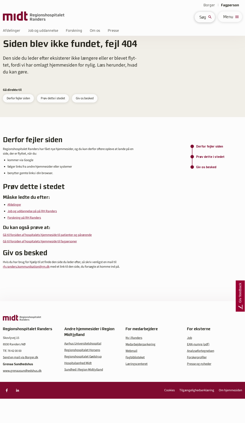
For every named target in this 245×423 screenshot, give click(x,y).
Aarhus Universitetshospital (82, 343)
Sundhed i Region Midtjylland (83, 369)
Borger (209, 5)
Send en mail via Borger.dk (20, 357)
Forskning (74, 30)
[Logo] (34, 16)
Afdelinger (11, 30)
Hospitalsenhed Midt (78, 363)
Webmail (131, 351)
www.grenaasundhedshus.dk (22, 370)
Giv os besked (85, 98)
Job (189, 338)
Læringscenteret (137, 364)
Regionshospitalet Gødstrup (83, 356)
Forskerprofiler (197, 357)
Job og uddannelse (43, 30)
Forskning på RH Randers (24, 217)
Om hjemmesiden (230, 390)
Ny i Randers (134, 338)
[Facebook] (7, 390)
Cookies (169, 390)
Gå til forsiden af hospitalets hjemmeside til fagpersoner (40, 241)
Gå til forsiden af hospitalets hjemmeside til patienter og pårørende (47, 235)
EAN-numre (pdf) (198, 344)
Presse (113, 30)
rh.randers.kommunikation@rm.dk (26, 266)
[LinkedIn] (17, 390)
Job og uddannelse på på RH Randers (32, 211)
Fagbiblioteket (135, 357)
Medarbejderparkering (140, 344)
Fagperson (230, 5)
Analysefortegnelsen (200, 351)
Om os (95, 30)
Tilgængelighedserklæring (196, 390)
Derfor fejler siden (18, 98)
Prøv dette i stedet (53, 98)
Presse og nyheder (199, 364)
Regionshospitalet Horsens (82, 350)
